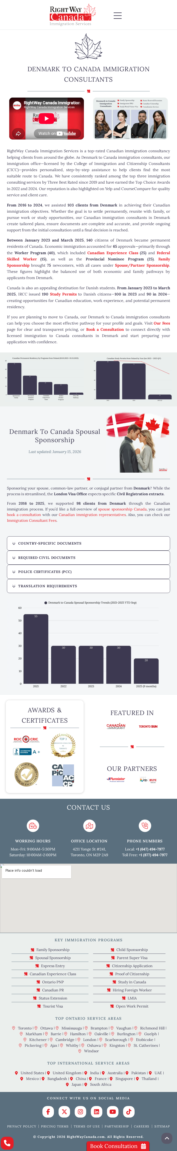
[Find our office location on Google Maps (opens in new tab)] (89, 826)
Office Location (89, 841)
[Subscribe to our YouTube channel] (112, 1112)
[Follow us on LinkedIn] (96, 1112)
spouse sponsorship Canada (122, 509)
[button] (117, 16)
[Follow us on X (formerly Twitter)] (64, 1112)
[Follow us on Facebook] (48, 1112)
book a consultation (24, 514)
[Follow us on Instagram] (80, 1112)
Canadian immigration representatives (92, 514)
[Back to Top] (166, 1138)
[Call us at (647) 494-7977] (7, 1143)
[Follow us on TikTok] (129, 1112)
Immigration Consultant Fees (31, 520)
